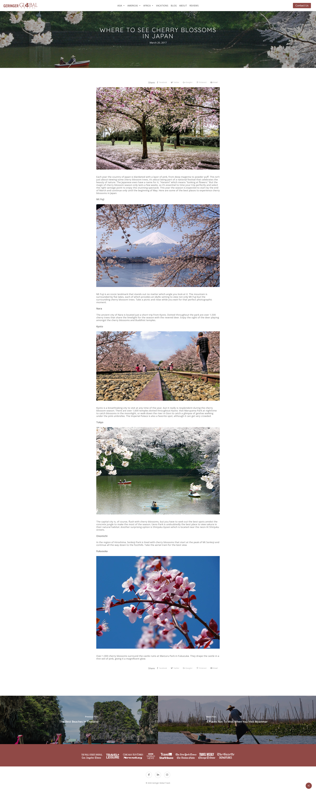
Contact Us (301, 5)
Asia (119, 5)
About (183, 5)
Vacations (162, 5)
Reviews (194, 5)
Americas (132, 5)
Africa (147, 5)
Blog (174, 5)
